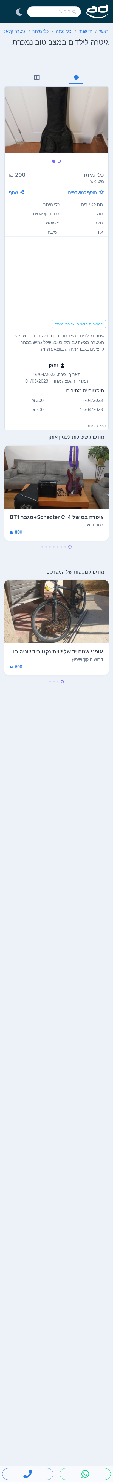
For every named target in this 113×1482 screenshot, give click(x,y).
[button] (70, 547)
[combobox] (54, 11)
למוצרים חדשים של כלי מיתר (79, 324)
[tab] (76, 78)
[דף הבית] (97, 11)
